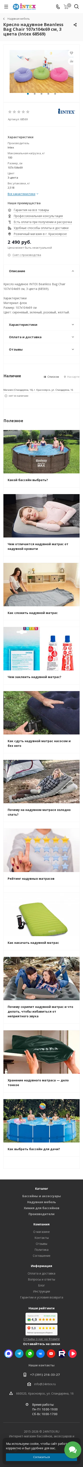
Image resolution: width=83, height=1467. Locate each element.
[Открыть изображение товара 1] (41, 71)
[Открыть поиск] (76, 7)
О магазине (41, 1232)
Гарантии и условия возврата (41, 1297)
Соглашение (41, 1256)
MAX (8, 1353)
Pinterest (61, 1353)
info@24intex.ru (45, 1384)
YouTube (51, 1353)
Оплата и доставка (41, 1273)
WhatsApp (30, 1353)
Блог (41, 1285)
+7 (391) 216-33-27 (45, 1374)
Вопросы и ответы (41, 1279)
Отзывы (41, 1244)
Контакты (41, 1238)
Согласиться (41, 1457)
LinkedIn (72, 1353)
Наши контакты (41, 1365)
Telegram (19, 1353)
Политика (41, 1250)
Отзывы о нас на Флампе (41, 1339)
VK (40, 1353)
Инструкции (41, 1291)
